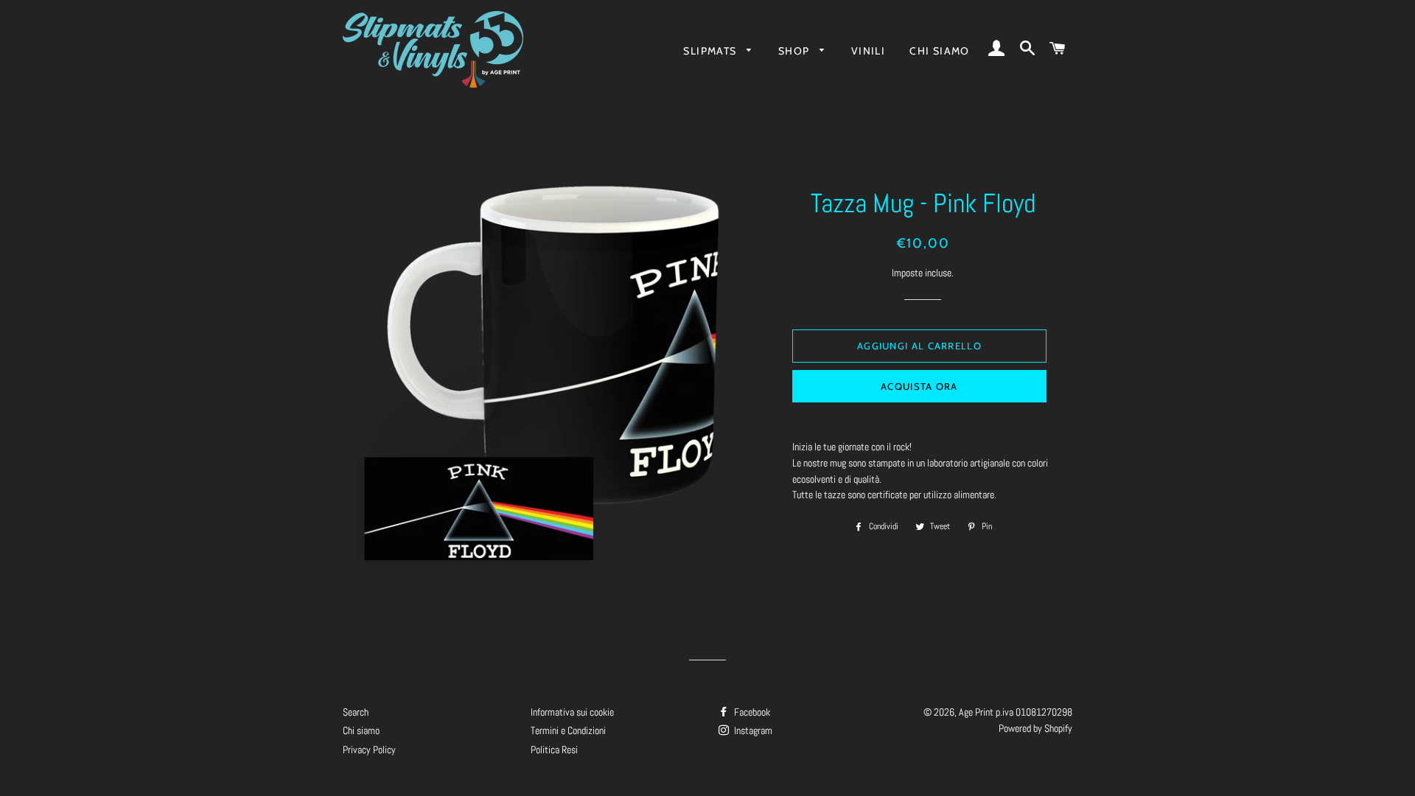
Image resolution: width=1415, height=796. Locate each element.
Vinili (868, 50)
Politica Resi (554, 749)
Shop (795, 50)
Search (355, 712)
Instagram (752, 730)
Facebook (751, 712)
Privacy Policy (369, 749)
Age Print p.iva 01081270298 (1015, 712)
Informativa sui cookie (572, 712)
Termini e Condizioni (568, 730)
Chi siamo (939, 50)
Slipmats (711, 50)
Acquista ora (919, 386)
